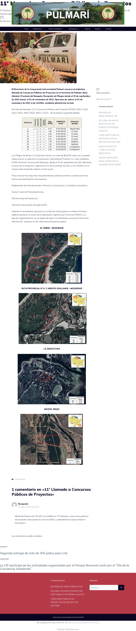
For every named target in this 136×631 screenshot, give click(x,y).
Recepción (23, 504)
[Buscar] (121, 587)
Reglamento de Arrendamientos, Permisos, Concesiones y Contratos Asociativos (49, 185)
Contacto (108, 29)
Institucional (37, 29)
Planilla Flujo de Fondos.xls (25, 198)
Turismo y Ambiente (54, 29)
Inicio (26, 29)
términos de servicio (92, 623)
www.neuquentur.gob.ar (55, 221)
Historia (87, 29)
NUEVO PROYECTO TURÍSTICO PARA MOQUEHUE (108, 150)
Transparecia (73, 29)
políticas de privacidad (76, 623)
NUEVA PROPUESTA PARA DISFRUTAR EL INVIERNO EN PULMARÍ (110, 161)
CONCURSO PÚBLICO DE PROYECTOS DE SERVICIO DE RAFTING (109, 138)
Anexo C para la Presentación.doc (28, 192)
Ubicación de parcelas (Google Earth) (29, 205)
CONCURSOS (19, 479)
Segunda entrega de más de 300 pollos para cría (33, 553)
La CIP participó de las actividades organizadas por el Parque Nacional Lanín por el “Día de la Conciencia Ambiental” (64, 567)
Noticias (97, 29)
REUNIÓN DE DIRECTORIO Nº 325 (66, 586)
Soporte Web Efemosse (68, 629)
